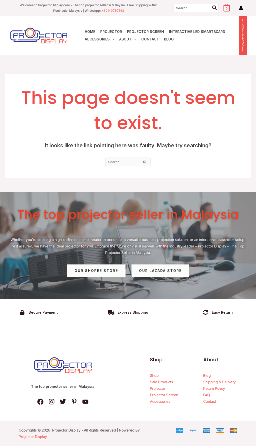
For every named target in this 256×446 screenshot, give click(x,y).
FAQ (206, 395)
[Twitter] (63, 402)
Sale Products (161, 382)
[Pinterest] (74, 402)
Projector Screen (145, 31)
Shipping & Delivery (219, 382)
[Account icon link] (241, 8)
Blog (169, 39)
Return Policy (214, 388)
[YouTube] (85, 402)
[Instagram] (51, 402)
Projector (111, 31)
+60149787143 (113, 10)
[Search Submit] (145, 162)
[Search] (214, 8)
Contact (150, 39)
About (125, 39)
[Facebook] (40, 402)
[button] (112, 39)
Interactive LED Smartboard (197, 31)
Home (90, 31)
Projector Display (33, 437)
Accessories (97, 39)
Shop (154, 375)
